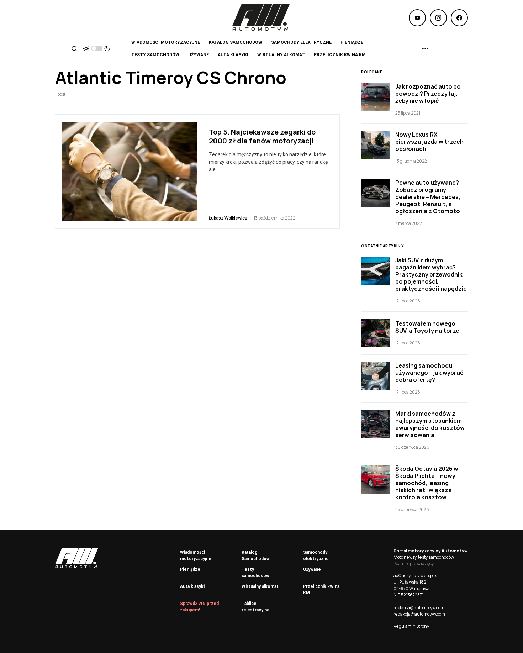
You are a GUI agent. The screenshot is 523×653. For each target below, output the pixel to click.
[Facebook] (459, 18)
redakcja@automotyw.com (419, 614)
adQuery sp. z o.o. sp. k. (415, 576)
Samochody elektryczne (316, 555)
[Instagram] (438, 18)
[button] (74, 48)
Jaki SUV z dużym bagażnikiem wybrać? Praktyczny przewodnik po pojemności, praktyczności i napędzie (431, 274)
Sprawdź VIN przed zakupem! (199, 606)
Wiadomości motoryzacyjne (195, 555)
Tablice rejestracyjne (256, 606)
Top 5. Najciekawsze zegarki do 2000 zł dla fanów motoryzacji (262, 136)
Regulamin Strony (411, 626)
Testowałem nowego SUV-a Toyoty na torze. (428, 327)
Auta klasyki (192, 586)
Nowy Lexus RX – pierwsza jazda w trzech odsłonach (429, 142)
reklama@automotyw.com (418, 608)
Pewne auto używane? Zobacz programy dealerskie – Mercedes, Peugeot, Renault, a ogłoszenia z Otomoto (427, 197)
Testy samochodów (255, 572)
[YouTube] (417, 18)
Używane (312, 569)
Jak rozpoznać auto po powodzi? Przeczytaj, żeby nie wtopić (428, 94)
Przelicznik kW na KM (321, 589)
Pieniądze (190, 569)
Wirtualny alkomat (260, 586)
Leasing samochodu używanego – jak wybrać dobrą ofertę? (429, 373)
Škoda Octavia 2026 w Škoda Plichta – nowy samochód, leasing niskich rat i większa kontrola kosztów (426, 483)
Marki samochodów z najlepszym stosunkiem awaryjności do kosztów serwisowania (430, 424)
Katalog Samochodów (256, 555)
